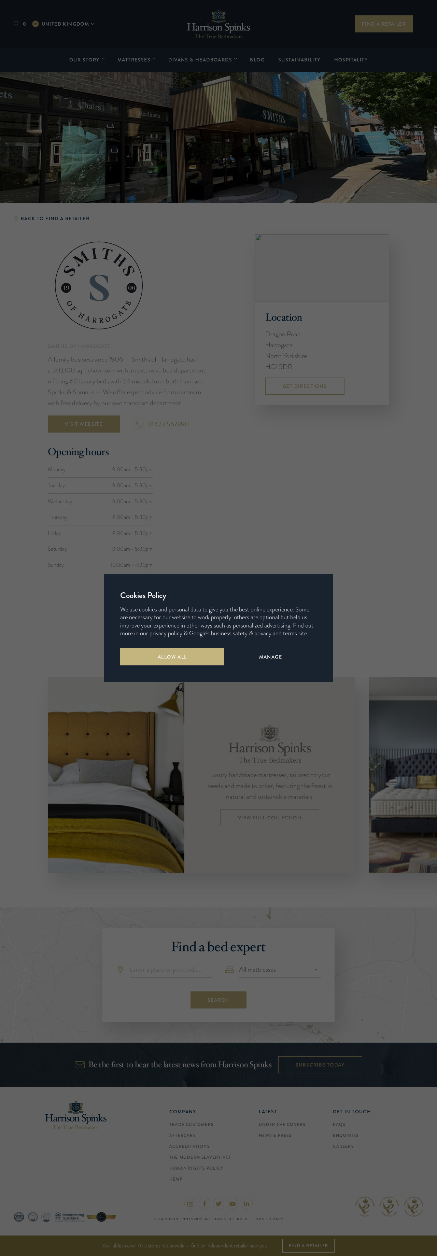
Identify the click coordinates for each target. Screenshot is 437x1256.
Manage (270, 656)
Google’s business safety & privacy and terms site (248, 633)
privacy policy (166, 633)
